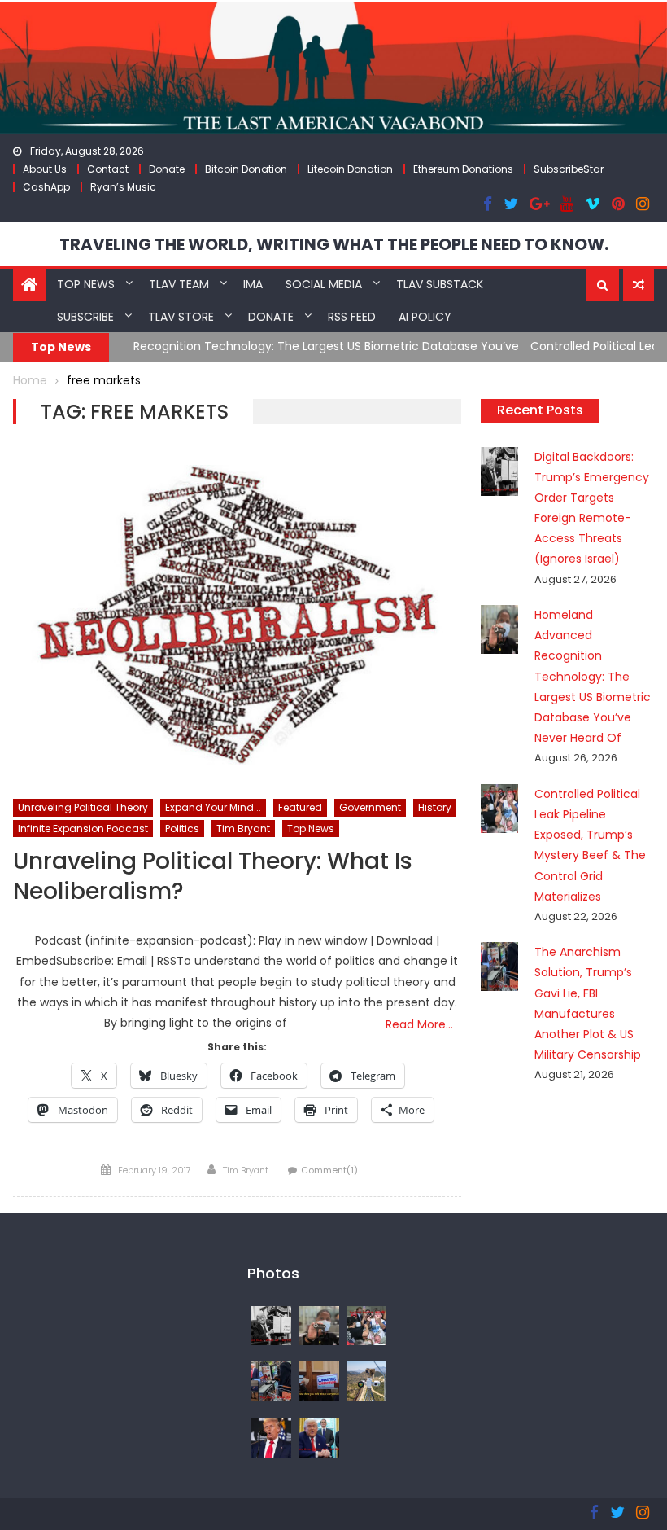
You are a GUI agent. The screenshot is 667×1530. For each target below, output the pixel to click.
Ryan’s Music (123, 187)
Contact (108, 169)
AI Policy (425, 317)
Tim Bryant (243, 828)
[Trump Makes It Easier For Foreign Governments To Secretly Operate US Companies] (319, 1436)
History (434, 807)
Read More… (419, 1024)
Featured (300, 807)
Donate (167, 169)
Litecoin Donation (350, 169)
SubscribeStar (569, 169)
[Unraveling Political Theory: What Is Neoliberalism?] (237, 615)
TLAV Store (181, 317)
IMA (253, 284)
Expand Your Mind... (213, 807)
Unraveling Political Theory (83, 807)
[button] (602, 285)
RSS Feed (352, 317)
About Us (45, 169)
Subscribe (85, 317)
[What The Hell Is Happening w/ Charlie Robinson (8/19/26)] (271, 1436)
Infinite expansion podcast (83, 828)
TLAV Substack (439, 284)
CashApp (46, 187)
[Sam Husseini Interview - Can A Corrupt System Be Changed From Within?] (319, 1381)
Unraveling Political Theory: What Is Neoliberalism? (212, 876)
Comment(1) (329, 1170)
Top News (86, 284)
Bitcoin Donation (246, 169)
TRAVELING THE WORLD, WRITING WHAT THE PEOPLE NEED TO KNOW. (333, 244)
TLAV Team (179, 284)
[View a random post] (638, 285)
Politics (182, 828)
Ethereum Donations (463, 169)
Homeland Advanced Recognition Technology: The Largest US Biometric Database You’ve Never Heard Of (592, 676)
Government (370, 807)
